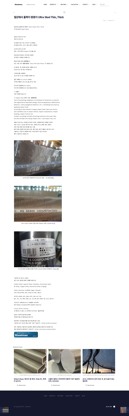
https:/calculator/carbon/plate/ (45, 329)
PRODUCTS (52, 396)
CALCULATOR (68, 396)
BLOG (83, 396)
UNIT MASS (60, 396)
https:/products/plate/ (49, 323)
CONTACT (77, 396)
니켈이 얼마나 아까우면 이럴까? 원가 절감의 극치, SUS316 (64, 380)
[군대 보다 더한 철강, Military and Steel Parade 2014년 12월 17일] (124, 410)
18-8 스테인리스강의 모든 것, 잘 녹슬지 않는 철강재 (98, 380)
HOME (45, 396)
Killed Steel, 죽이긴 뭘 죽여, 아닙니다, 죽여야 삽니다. (30, 380)
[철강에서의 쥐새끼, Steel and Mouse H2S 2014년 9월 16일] (4, 410)
